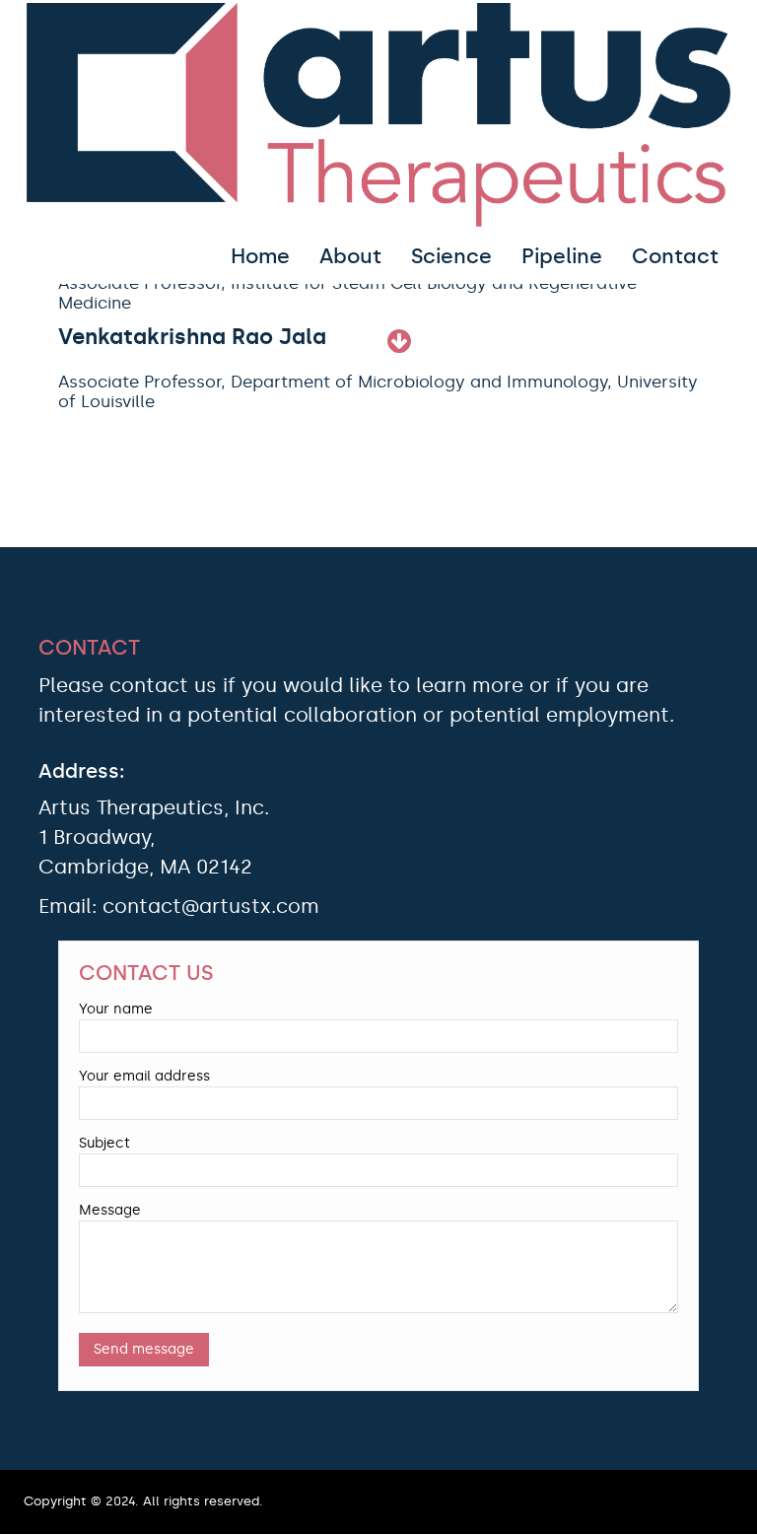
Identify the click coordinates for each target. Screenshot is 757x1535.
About (350, 256)
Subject (104, 1143)
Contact (675, 256)
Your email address (144, 1076)
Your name (116, 1009)
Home (260, 256)
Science (451, 256)
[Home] (378, 115)
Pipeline (561, 256)
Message (110, 1210)
